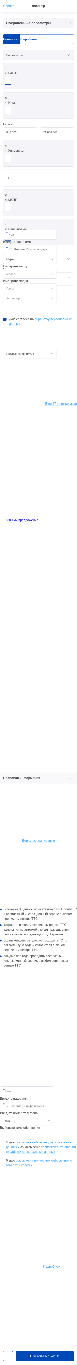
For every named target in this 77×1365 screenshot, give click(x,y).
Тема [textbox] (6, 1120)
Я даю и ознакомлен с (41, 1147)
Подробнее (51, 1266)
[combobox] (26, 1120)
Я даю (39, 1163)
